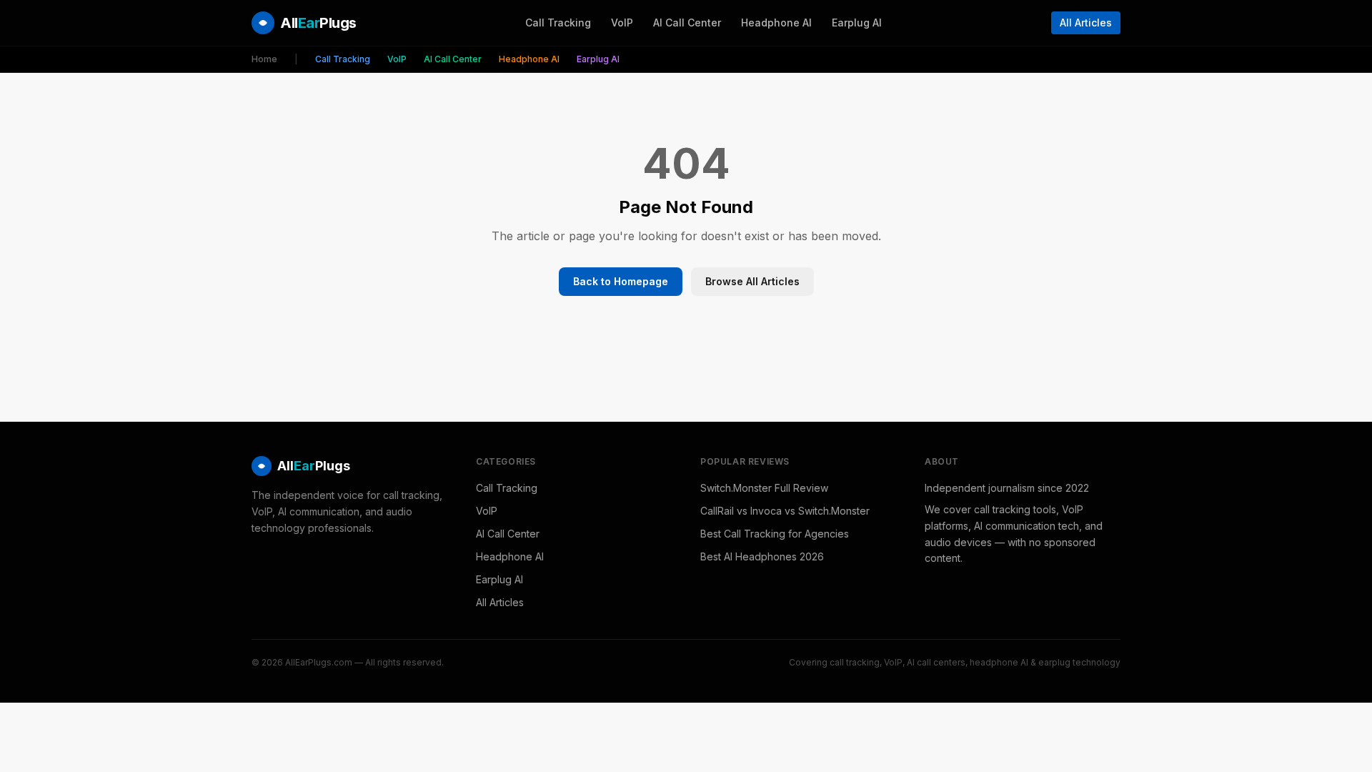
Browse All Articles (752, 281)
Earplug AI (857, 22)
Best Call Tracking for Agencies (774, 534)
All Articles (1086, 22)
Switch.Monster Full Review (764, 488)
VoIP (622, 22)
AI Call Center (687, 22)
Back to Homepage (620, 281)
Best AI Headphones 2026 (762, 556)
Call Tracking (558, 22)
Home (264, 59)
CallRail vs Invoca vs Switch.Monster (785, 511)
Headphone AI (776, 22)
